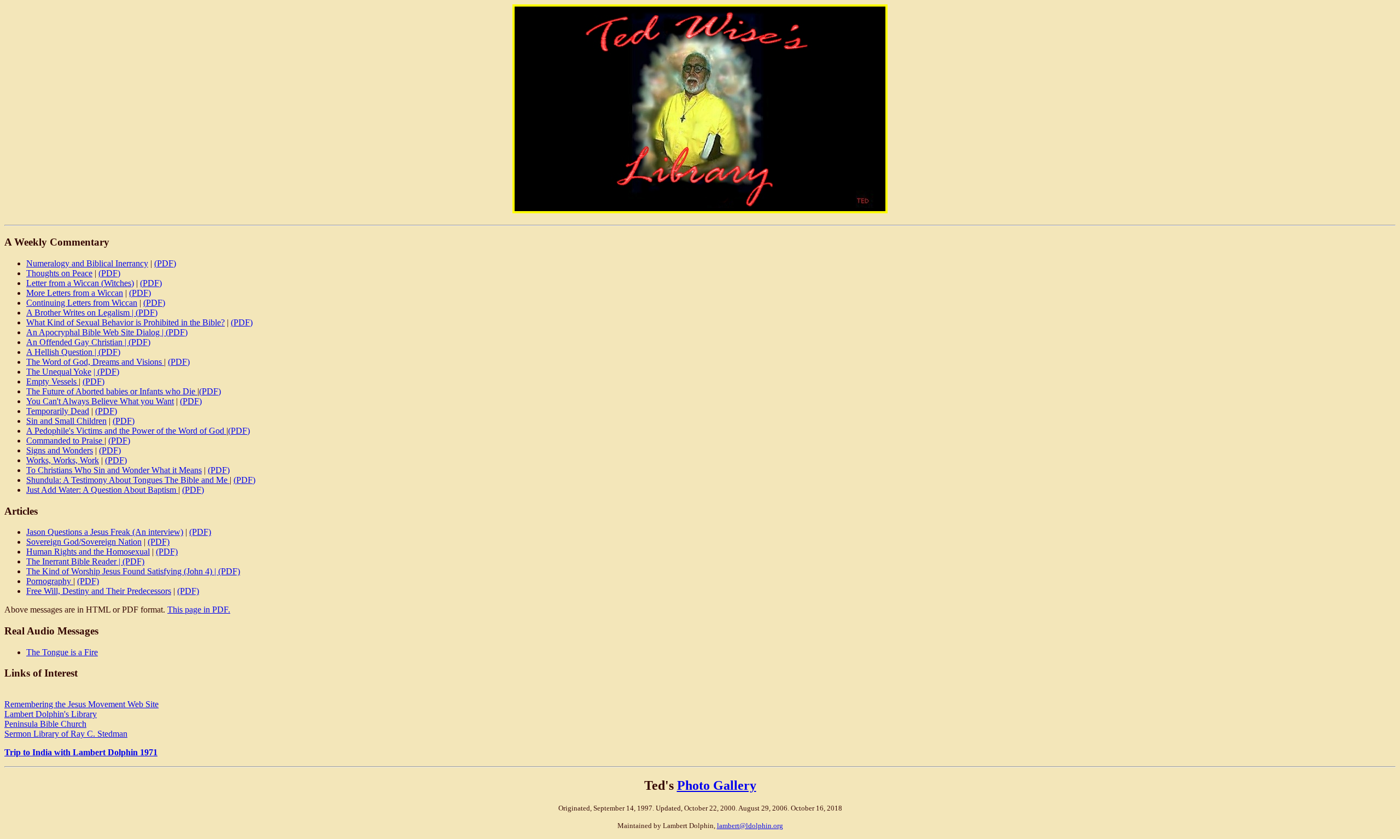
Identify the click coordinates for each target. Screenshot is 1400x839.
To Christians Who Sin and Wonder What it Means (114, 470)
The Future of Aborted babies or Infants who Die (111, 391)
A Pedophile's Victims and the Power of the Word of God (126, 430)
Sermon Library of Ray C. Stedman (65, 733)
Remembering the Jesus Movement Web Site (81, 704)
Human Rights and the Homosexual (88, 551)
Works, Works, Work (62, 460)
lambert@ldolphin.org (750, 825)
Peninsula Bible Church (45, 724)
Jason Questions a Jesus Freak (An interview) (104, 532)
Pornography (49, 581)
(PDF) (165, 263)
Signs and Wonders (59, 450)
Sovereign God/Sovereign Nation (84, 541)
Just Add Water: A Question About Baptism (102, 489)
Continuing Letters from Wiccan (81, 302)
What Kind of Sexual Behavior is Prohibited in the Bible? (125, 322)
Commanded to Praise (65, 440)
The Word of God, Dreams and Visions (95, 361)
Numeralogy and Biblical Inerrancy (87, 263)
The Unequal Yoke (58, 371)
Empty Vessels (52, 381)
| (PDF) (106, 371)
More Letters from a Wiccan (74, 293)
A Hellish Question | (62, 352)
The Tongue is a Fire (62, 652)
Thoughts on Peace (59, 273)
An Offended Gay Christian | (77, 342)
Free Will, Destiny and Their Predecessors (98, 591)
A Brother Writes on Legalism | (81, 312)
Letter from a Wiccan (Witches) (80, 283)
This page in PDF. (198, 609)
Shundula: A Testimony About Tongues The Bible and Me (128, 480)
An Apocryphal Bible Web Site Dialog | (96, 332)
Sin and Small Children (66, 421)
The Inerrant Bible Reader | (74, 561)
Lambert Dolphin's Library (50, 714)
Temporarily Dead (57, 411)
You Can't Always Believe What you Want (100, 401)
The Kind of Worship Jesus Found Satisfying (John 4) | (122, 571)
